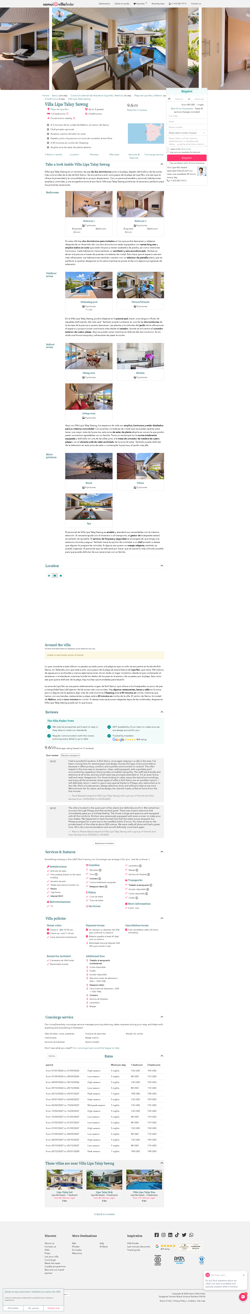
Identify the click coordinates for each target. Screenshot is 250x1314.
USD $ (51, 1056)
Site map (201, 1301)
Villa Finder (133, 1243)
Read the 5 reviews (137, 110)
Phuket (75, 1246)
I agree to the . (180, 149)
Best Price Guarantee (182, 108)
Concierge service (154, 154)
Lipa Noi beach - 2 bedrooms (104, 1195)
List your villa (51, 1256)
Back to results (122, 3)
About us (49, 1243)
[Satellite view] (49, 575)
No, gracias (33, 1308)
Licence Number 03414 (194, 1296)
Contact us (196, 3)
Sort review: (52, 755)
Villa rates (114, 154)
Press (47, 1253)
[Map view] (55, 575)
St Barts (104, 1246)
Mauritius (77, 1253)
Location (74, 154)
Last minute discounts (138, 1246)
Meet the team (52, 1263)
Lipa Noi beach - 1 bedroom (65, 1195)
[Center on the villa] (61, 575)
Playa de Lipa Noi (59, 109)
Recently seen (158, 3)
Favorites (141, 3)
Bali (74, 1243)
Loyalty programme (55, 1266)
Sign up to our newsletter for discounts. (185, 152)
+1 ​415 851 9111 (179, 3)
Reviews (94, 154)
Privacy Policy (179, 1301)
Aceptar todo (54, 1308)
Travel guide (133, 1250)
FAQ (47, 1250)
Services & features (134, 156)
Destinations (104, 3)
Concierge (50, 1260)
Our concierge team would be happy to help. (96, 1048)
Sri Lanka (76, 1250)
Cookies (191, 1301)
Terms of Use (186, 149)
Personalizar (13, 1308)
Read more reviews (104, 843)
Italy (102, 1243)
